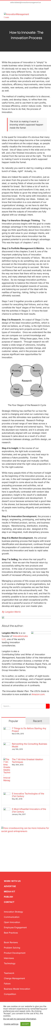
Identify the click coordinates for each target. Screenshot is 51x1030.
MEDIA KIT (9, 891)
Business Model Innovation (17, 989)
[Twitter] (2, 845)
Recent (37, 721)
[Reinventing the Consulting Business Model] (6, 744)
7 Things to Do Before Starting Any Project (29, 729)
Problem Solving (12, 947)
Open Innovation (12, 922)
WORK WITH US (12, 881)
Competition (10, 994)
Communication (11, 917)
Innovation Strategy (13, 911)
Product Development (14, 953)
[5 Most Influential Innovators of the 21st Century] (6, 809)
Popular (13, 721)
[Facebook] (6, 845)
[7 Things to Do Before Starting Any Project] (6, 728)
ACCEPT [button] (25, 1024)
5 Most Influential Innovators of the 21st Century (29, 810)
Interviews (9, 958)
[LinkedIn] (11, 845)
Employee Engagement (15, 927)
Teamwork (9, 973)
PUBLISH (8, 896)
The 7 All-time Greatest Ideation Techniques (27, 760)
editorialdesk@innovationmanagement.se (25, 2)
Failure (7, 983)
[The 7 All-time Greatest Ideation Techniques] (6, 759)
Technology (9, 963)
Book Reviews (11, 942)
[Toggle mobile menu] (46, 14)
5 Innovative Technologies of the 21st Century (28, 794)
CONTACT (9, 902)
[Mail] (15, 845)
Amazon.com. (38, 694)
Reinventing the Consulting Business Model (29, 745)
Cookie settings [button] (11, 1024)
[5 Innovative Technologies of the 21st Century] (6, 793)
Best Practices (11, 932)
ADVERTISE (10, 886)
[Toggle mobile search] (41, 14)
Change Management (14, 978)
